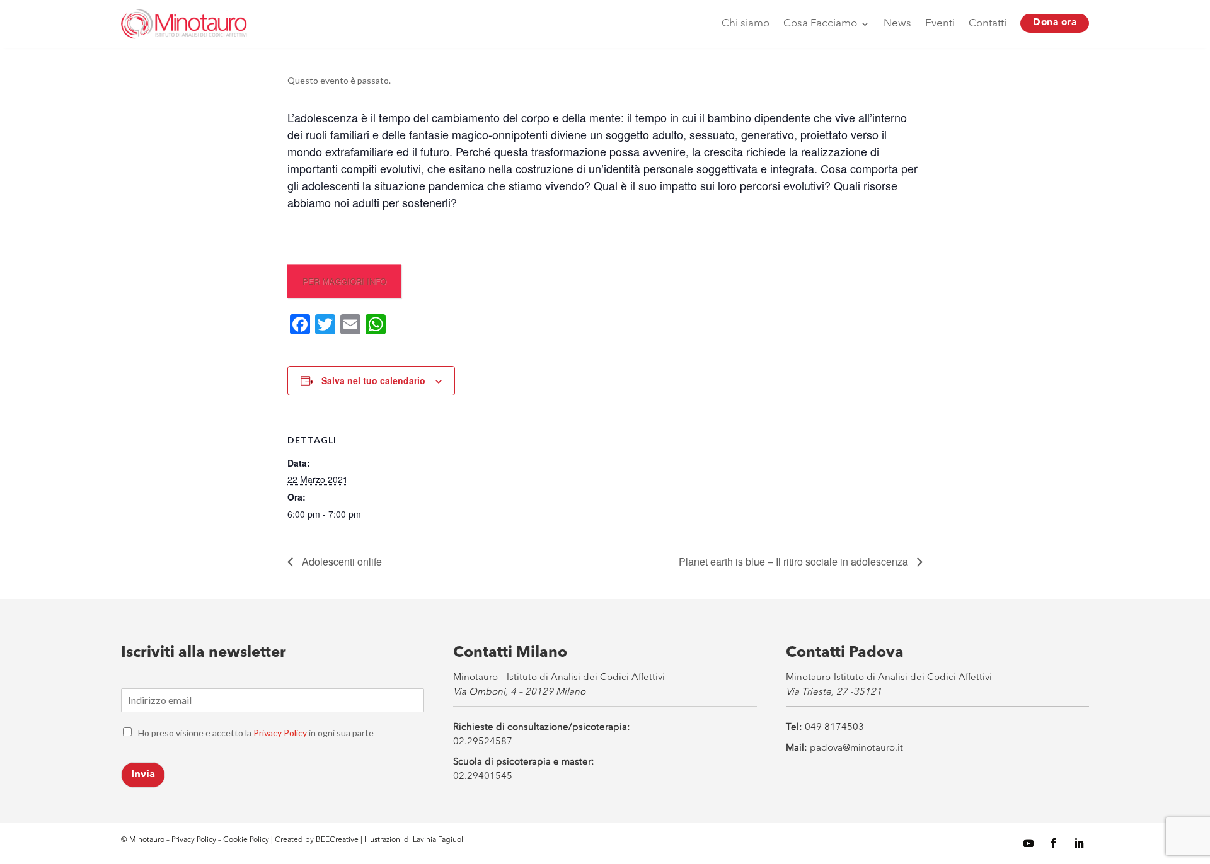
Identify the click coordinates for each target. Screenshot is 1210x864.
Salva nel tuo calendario (373, 380)
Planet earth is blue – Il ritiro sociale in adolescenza (795, 561)
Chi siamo (745, 23)
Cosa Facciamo (820, 23)
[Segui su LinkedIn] (1079, 843)
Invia (143, 775)
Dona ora (1054, 23)
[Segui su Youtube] (1028, 843)
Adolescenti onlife (340, 561)
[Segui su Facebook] (1054, 843)
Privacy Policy (280, 732)
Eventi (940, 23)
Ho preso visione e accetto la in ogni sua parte (256, 732)
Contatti (987, 23)
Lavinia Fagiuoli (439, 840)
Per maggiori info (344, 281)
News (897, 23)
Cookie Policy (247, 840)
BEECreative (336, 840)
